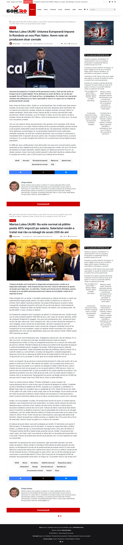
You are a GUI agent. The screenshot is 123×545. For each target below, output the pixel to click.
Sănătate (67, 9)
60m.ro (56, 533)
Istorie (80, 9)
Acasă (13, 22)
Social (60, 9)
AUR (17, 160)
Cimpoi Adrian (16, 43)
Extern (46, 9)
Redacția (48, 536)
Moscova (55, 160)
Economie (53, 9)
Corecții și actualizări (84, 536)
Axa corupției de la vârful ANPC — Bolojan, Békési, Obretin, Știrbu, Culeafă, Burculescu (91, 95)
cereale (26, 160)
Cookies (77, 539)
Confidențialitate (69, 539)
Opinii (74, 9)
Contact (55, 539)
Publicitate (61, 539)
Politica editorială (73, 536)
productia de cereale (40, 164)
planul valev (67, 160)
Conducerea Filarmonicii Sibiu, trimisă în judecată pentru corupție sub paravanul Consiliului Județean (91, 118)
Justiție (39, 9)
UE (53, 164)
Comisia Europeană (40, 160)
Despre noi (42, 536)
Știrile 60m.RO (21, 22)
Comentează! (43, 204)
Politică (32, 9)
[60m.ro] (17, 9)
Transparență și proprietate (59, 536)
